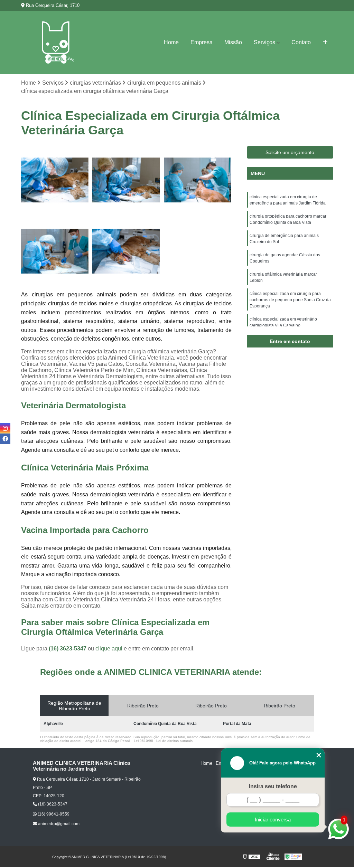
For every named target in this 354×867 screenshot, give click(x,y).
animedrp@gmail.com (58, 823)
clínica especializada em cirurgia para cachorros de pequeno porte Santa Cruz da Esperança (290, 299)
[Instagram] (5, 428)
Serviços (264, 42)
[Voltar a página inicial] (55, 42)
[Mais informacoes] (325, 42)
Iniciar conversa (273, 819)
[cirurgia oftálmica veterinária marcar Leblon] (126, 251)
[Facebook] (5, 439)
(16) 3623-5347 (68, 648)
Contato (301, 42)
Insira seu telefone (273, 786)
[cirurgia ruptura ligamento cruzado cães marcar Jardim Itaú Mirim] (55, 180)
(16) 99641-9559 (53, 814)
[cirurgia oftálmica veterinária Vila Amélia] (198, 180)
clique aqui (108, 648)
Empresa (201, 42)
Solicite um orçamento (290, 152)
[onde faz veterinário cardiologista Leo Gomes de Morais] (126, 180)
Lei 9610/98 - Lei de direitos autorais (163, 741)
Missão (233, 42)
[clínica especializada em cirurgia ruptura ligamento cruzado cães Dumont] (55, 251)
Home (171, 42)
